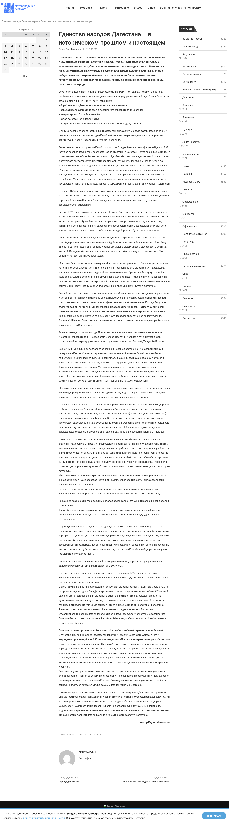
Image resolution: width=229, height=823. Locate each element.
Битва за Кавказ (204, 74)
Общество (188, 213)
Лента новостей (191, 141)
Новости (86, 7)
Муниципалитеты (192, 153)
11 (12, 52)
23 (46, 57)
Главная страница (11, 21)
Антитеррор (204, 66)
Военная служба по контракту (180, 7)
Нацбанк (204, 173)
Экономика (188, 305)
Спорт (185, 273)
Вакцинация (204, 81)
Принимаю (214, 815)
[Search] (227, 7)
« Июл (24, 75)
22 (39, 57)
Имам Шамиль (68, 735)
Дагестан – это (204, 97)
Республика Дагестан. (91, 735)
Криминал (188, 117)
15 (39, 52)
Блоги (104, 7)
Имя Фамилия (73, 49)
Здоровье (187, 104)
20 (25, 57)
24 (5, 63)
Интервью (122, 7)
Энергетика (204, 318)
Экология (204, 298)
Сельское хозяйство (204, 265)
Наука (204, 166)
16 (46, 52)
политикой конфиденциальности (44, 818)
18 (12, 57)
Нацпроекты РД (204, 181)
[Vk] (215, 7)
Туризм (186, 285)
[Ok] (222, 7)
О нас (151, 7)
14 (32, 52)
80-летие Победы (204, 38)
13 (25, 52)
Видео (138, 7)
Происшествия (190, 253)
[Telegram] (219, 7)
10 (5, 52)
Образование (190, 201)
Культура (187, 129)
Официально (204, 226)
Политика (187, 241)
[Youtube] (212, 7)
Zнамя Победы (204, 46)
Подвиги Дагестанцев (204, 233)
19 (18, 57)
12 (18, 52)
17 (5, 57)
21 (32, 57)
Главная (70, 7)
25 (12, 63)
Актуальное (189, 54)
